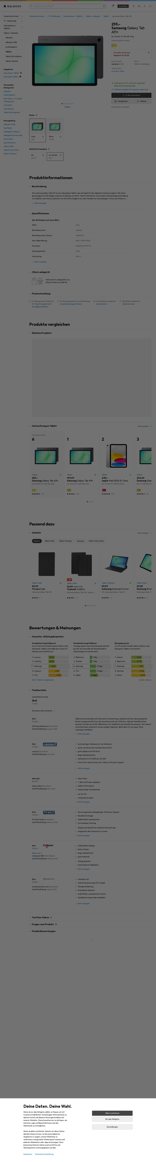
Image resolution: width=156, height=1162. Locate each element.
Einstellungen (112, 1127)
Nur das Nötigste (112, 1119)
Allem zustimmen (112, 1113)
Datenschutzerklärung (44, 1154)
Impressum (27, 1154)
